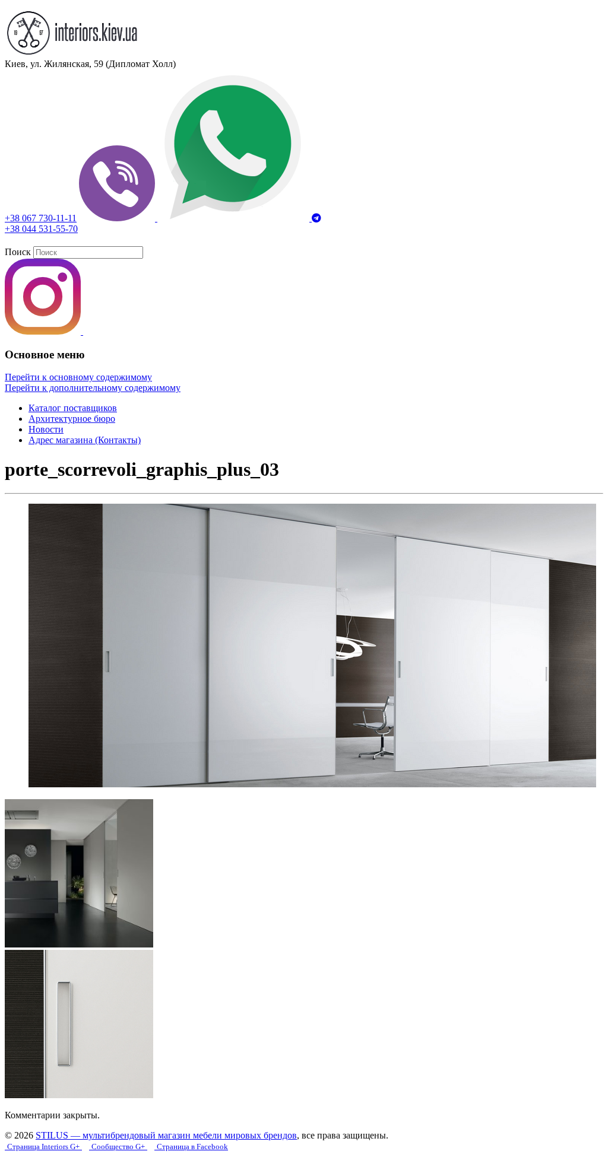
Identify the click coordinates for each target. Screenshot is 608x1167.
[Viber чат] (118, 218)
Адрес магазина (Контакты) (84, 440)
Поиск (18, 252)
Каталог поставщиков (72, 408)
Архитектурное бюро (71, 419)
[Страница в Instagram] (44, 331)
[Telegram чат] (316, 218)
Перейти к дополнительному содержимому (92, 388)
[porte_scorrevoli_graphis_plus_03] (312, 784)
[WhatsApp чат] (234, 218)
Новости (46, 429)
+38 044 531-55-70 (41, 229)
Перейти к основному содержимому (78, 377)
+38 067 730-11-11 (41, 218)
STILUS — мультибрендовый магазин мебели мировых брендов (166, 1135)
